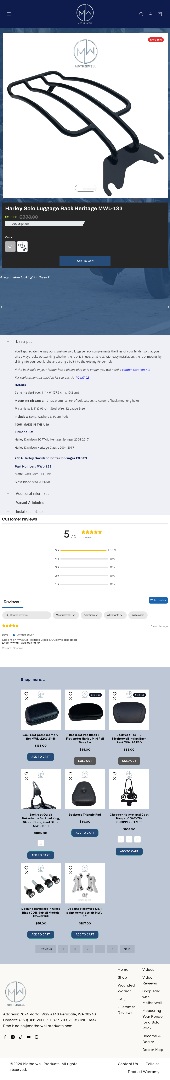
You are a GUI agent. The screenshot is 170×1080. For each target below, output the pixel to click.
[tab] (82, 189)
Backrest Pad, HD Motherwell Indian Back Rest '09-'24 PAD (129, 738)
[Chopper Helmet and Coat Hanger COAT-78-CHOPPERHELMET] (129, 789)
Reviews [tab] (13, 602)
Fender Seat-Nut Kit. (136, 370)
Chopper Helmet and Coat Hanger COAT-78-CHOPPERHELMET (129, 818)
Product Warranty (144, 1072)
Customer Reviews (126, 1010)
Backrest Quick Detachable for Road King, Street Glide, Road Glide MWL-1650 (41, 820)
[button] (8, 14)
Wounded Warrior (126, 988)
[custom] (5, 1037)
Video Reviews (149, 980)
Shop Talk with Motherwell (152, 997)
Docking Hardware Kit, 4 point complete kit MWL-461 (85, 912)
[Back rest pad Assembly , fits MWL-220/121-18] (41, 710)
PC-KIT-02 (82, 377)
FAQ (122, 999)
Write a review (158, 600)
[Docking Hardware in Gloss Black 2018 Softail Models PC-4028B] (41, 883)
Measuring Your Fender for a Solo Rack (153, 1019)
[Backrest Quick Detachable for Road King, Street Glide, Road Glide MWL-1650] (41, 789)
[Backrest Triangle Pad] (85, 789)
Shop (122, 977)
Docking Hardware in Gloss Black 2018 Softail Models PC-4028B (40, 912)
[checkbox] (138, 615)
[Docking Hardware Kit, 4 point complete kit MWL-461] (85, 883)
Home (123, 970)
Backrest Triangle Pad (85, 814)
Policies (153, 1064)
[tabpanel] (85, 638)
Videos (148, 970)
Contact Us (128, 1064)
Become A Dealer (151, 1039)
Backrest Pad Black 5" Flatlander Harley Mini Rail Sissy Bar (85, 738)
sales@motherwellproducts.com (44, 1026)
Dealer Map (152, 1050)
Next (127, 948)
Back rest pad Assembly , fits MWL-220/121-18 (40, 736)
